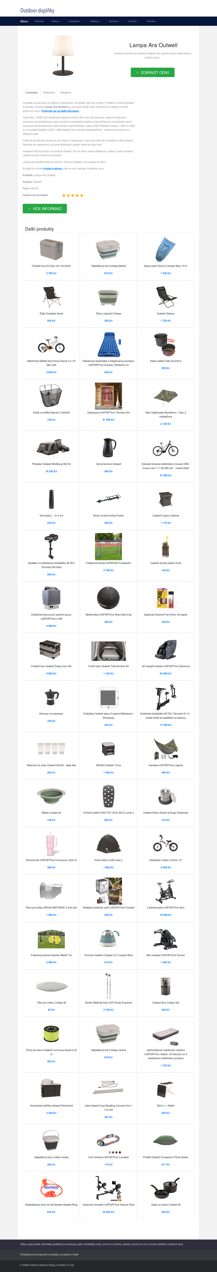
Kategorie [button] (74, 21)
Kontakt (151, 21)
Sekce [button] (55, 21)
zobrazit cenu (155, 72)
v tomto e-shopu (52, 168)
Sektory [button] (94, 21)
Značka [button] (132, 21)
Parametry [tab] (49, 92)
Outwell (151, 53)
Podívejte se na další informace (60, 111)
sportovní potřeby (112, 1244)
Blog (52, 1265)
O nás (70, 1265)
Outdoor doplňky (38, 1265)
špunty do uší (139, 1244)
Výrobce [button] (114, 21)
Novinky (39, 21)
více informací (47, 208)
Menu (24, 21)
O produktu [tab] (31, 92)
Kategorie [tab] (65, 92)
